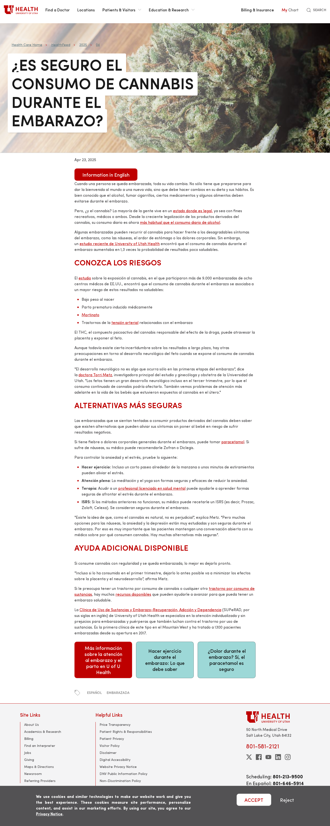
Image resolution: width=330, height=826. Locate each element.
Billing (28, 738)
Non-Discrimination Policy (120, 780)
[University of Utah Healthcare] (278, 717)
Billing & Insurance (257, 9)
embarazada (118, 692)
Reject (287, 799)
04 (98, 44)
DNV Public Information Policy (123, 773)
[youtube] (268, 757)
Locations (86, 9)
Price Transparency (115, 724)
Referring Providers (40, 780)
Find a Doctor (57, 9)
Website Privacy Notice (118, 766)
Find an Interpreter (39, 745)
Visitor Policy (110, 745)
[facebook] (259, 757)
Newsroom (33, 773)
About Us (31, 724)
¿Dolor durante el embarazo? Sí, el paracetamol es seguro (227, 659)
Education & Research (169, 9)
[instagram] (288, 757)
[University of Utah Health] (21, 9)
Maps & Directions (39, 766)
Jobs (27, 752)
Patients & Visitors (118, 9)
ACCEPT (253, 799)
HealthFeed (60, 44)
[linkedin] (278, 757)
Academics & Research (42, 731)
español (94, 692)
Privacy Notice (49, 814)
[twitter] (249, 757)
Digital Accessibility (115, 759)
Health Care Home (27, 44)
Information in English (105, 174)
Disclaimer (108, 752)
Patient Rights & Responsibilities (126, 731)
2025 (83, 44)
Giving (29, 759)
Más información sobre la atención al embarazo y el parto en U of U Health (103, 660)
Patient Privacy (112, 738)
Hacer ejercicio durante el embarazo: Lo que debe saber (165, 659)
